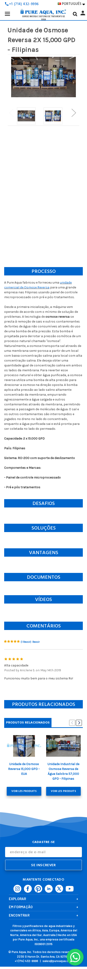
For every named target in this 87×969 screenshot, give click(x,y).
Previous (11, 112)
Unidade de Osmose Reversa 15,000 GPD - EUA (24, 769)
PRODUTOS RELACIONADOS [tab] (28, 722)
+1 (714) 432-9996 (26, 961)
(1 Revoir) (26, 641)
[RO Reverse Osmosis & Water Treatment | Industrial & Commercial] (43, 4)
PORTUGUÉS (73, 4)
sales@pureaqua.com (57, 961)
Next (73, 112)
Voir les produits (24, 791)
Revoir (36, 641)
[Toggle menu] (7, 13)
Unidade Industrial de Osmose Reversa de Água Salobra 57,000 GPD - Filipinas (63, 771)
